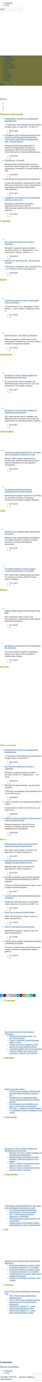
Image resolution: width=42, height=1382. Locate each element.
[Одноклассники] (14, 995)
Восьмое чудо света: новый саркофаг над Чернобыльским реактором (21, 376)
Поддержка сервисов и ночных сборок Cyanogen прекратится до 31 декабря (20, 570)
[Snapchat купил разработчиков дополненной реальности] (12, 529)
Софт (2, 510)
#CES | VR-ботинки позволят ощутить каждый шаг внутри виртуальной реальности (24, 1302)
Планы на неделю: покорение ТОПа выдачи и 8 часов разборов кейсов (23, 819)
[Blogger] (8, 995)
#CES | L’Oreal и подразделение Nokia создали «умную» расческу (24, 1164)
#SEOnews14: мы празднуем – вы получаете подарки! (22, 1037)
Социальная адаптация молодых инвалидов (22, 179)
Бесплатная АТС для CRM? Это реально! (21, 335)
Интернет (8, 63)
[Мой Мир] (17, 995)
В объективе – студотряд (14, 160)
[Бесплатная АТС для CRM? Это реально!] (12, 333)
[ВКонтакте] (1, 995)
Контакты (8, 3)
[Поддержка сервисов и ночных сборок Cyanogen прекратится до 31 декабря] (12, 567)
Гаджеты (8, 76)
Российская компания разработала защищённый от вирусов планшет (18, 490)
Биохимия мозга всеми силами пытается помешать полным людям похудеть (21, 845)
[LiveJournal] (34, 995)
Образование (10, 59)
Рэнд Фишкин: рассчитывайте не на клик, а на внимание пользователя (23, 1105)
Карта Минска (6, 1379)
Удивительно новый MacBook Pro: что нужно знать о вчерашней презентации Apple (23, 453)
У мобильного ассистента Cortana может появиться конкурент (25, 1275)
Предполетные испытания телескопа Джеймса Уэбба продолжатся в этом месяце (24, 1159)
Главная (8, 56)
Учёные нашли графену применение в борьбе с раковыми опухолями (23, 942)
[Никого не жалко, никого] (16, 1087)
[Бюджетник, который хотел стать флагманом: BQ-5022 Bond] (12, 644)
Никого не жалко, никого (15, 1089)
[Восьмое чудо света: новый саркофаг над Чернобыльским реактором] (12, 373)
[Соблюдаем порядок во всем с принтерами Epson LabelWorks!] (12, 298)
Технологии (9, 65)
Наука (7, 78)
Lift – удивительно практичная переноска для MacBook (21, 1215)
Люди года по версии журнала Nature (19, 912)
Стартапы (8, 61)
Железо (7, 80)
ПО (6, 69)
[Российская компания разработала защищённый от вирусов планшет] (12, 487)
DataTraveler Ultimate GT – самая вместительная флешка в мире (22, 1307)
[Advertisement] (21, 32)
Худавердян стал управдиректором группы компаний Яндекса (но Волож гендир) (24, 1100)
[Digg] (21, 995)
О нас (7, 5)
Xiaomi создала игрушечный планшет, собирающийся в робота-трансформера (24, 1224)
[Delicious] (11, 995)
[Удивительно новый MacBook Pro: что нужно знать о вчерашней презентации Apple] (12, 450)
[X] (4, 995)
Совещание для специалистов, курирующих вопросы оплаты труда (22, 199)
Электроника (10, 67)
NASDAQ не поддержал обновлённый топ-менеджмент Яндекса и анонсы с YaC (24, 1093)
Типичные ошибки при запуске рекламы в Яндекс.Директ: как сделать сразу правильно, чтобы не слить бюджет (25, 1051)
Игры (7, 71)
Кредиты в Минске (27, 1377)
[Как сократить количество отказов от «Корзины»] (12, 240)
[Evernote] (27, 995)
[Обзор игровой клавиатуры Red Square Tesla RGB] (12, 609)
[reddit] (24, 995)
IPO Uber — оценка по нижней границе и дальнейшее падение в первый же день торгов (25, 1110)
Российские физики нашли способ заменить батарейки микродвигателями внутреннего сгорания (22, 879)
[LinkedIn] (30, 995)
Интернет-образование (11, 114)
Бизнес (7, 73)
